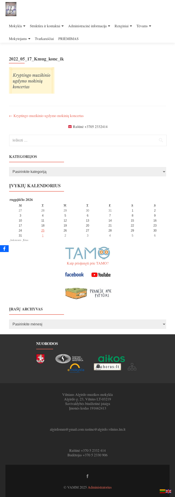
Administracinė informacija (87, 25)
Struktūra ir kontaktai (45, 25)
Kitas (25, 239)
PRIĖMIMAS (68, 38)
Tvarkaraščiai (44, 38)
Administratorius (100, 487)
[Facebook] (4, 248)
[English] (169, 490)
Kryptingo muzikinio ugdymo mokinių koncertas (46, 115)
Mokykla (15, 25)
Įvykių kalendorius (35, 185)
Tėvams (142, 25)
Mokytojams (18, 38)
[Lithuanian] (163, 490)
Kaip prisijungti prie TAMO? (87, 263)
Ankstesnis (15, 239)
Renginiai (122, 25)
